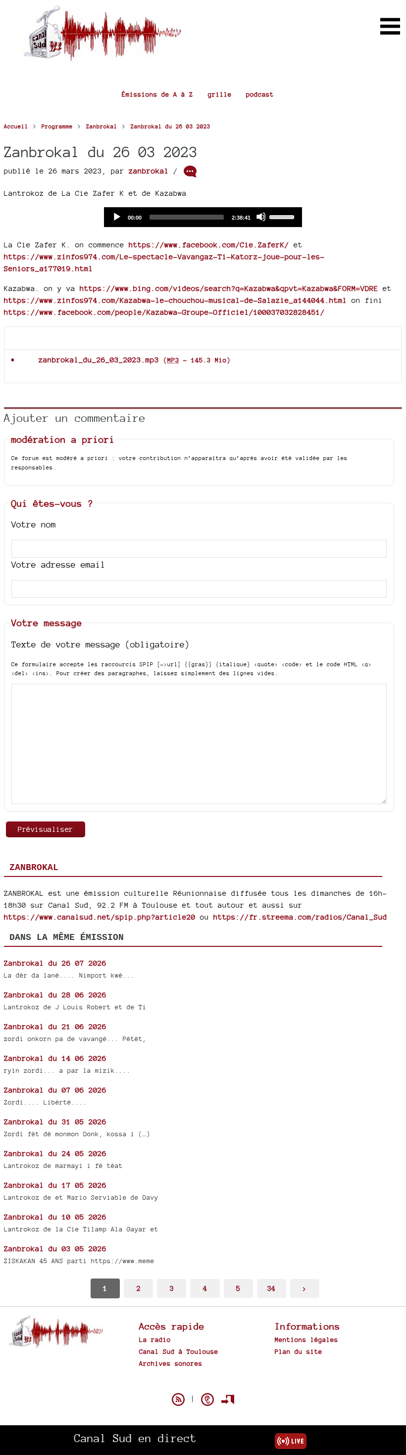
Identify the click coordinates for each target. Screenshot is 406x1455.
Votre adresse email (58, 564)
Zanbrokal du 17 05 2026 (55, 1185)
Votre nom (33, 524)
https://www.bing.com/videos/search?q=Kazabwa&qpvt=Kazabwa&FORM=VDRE (229, 288)
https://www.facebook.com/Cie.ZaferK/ (209, 244)
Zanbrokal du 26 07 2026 (55, 963)
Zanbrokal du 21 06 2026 (55, 1026)
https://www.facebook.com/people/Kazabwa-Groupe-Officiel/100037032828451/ (164, 312)
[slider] (283, 216)
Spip (203, 1382)
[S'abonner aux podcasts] (207, 1399)
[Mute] (260, 216)
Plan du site (298, 1351)
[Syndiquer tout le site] (178, 1399)
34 (271, 1288)
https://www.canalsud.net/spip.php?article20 (100, 917)
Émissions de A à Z (157, 94)
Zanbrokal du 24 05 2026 (55, 1153)
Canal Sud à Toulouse (178, 1351)
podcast (260, 94)
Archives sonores (171, 1363)
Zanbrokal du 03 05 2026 (55, 1248)
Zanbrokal (33, 868)
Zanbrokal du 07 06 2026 (55, 1090)
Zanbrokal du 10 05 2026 (55, 1217)
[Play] (116, 216)
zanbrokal (149, 171)
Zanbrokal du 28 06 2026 (55, 994)
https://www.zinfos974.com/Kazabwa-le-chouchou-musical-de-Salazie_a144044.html (175, 300)
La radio (155, 1339)
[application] (203, 217)
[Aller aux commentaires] (190, 171)
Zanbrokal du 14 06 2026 (55, 1058)
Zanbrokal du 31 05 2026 (55, 1121)
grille (220, 94)
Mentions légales (306, 1339)
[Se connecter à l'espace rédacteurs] (228, 1399)
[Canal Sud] (102, 56)
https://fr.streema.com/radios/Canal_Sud (300, 917)
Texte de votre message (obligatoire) (100, 644)
